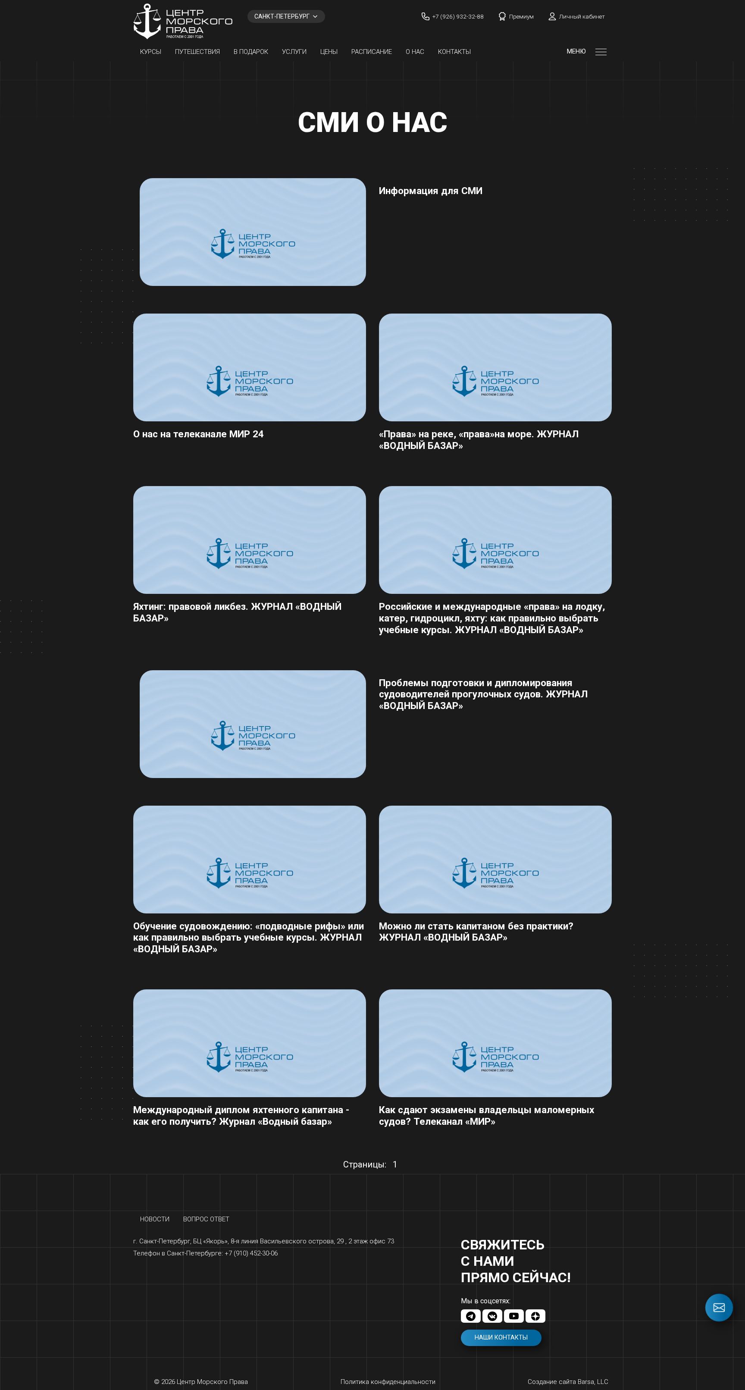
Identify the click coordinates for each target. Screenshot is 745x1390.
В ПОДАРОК (251, 52)
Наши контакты (501, 1337)
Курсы (150, 52)
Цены (329, 52)
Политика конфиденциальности (388, 1382)
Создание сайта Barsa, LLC (568, 1382)
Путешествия (197, 52)
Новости (154, 1219)
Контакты (454, 52)
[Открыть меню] (601, 51)
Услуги (294, 52)
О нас (415, 52)
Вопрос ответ (206, 1219)
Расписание (371, 52)
